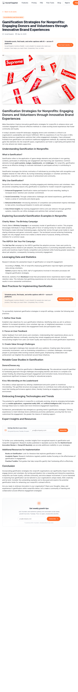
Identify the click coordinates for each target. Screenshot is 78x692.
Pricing (34, 3)
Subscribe (63, 430)
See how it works (64, 45)
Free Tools (50, 3)
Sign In (67, 3)
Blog (59, 3)
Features (25, 3)
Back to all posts (11, 12)
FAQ (41, 3)
